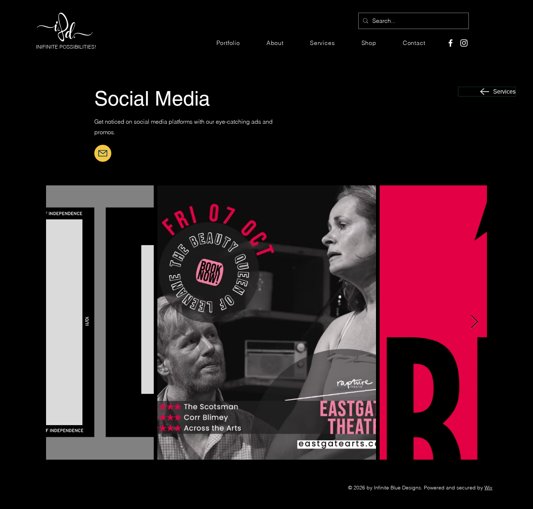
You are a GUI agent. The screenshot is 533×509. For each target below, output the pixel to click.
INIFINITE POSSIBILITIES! (66, 47)
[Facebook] (450, 43)
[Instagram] (464, 43)
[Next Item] (474, 322)
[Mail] (102, 153)
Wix (488, 487)
